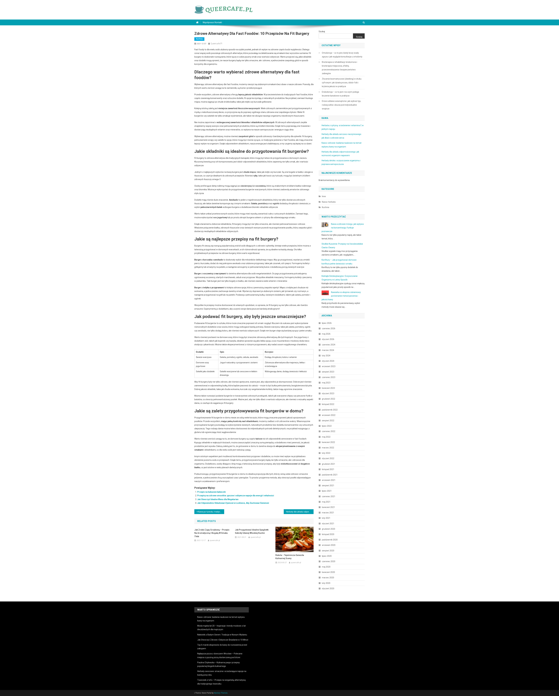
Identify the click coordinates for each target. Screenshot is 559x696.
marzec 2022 (328, 447)
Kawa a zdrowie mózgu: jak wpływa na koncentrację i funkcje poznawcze (343, 227)
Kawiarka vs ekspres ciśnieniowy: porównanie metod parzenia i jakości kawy (341, 296)
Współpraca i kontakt (212, 22)
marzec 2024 (328, 350)
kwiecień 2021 (328, 507)
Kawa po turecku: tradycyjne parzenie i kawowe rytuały (211, 512)
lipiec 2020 (327, 556)
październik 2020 (330, 540)
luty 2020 (326, 583)
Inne (324, 196)
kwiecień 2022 (328, 442)
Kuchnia (199, 39)
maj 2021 (326, 502)
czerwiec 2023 (328, 377)
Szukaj (322, 31)
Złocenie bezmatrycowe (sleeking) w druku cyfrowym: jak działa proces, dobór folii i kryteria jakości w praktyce (341, 83)
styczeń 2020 (328, 588)
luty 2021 (326, 518)
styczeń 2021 (328, 523)
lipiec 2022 (327, 426)
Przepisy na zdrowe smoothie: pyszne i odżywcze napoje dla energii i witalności (235, 495)
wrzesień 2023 (328, 366)
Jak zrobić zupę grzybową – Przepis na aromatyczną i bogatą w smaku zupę (211, 533)
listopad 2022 (328, 404)
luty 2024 (326, 355)
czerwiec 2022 (328, 431)
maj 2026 (326, 334)
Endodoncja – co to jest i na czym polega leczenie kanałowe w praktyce (340, 94)
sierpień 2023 (328, 372)
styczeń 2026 (328, 339)
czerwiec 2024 (328, 344)
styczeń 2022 (328, 458)
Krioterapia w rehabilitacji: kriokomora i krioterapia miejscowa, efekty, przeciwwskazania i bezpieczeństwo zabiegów (339, 68)
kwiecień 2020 (328, 572)
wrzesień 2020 (328, 545)
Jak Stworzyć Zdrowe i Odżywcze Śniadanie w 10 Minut (222, 640)
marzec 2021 (328, 512)
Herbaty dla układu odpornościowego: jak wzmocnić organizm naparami (300, 512)
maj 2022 (326, 437)
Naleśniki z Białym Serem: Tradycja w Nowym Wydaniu (222, 635)
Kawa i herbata (329, 202)
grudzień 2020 (328, 529)
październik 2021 (330, 475)
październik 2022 (330, 410)
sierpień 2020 (328, 550)
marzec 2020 (328, 577)
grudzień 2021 (328, 464)
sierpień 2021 (328, 485)
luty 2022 (326, 453)
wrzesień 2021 (328, 480)
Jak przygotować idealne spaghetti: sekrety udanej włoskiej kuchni (252, 531)
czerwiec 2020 (328, 561)
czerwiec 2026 (328, 328)
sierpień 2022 (328, 420)
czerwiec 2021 (328, 496)
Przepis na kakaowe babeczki (211, 492)
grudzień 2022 (328, 399)
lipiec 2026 (327, 323)
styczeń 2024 (328, 361)
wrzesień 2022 (328, 415)
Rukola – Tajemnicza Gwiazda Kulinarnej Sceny (289, 557)
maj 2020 (326, 567)
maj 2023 (326, 383)
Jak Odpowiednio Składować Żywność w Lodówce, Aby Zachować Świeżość (233, 503)
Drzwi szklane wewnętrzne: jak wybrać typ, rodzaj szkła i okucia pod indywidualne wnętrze (341, 105)
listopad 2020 (328, 534)
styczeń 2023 (328, 393)
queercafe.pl (216, 43)
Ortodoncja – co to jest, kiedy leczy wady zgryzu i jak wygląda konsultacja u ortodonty (342, 55)
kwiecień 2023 (328, 388)
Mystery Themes (221, 693)
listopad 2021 (328, 469)
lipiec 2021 (327, 491)
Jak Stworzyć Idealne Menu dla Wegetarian (217, 499)
